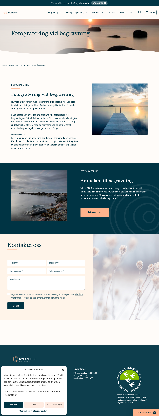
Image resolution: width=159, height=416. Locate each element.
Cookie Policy (25, 411)
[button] (63, 369)
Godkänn (13, 405)
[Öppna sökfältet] (140, 12)
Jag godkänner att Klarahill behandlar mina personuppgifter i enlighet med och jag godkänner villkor (47, 296)
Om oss (111, 12)
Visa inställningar (54, 405)
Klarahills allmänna (50, 297)
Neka (34, 405)
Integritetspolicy (40, 411)
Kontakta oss (126, 12)
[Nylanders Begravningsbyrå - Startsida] (24, 359)
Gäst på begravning (75, 12)
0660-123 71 (100, 3)
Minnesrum (97, 12)
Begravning (53, 12)
